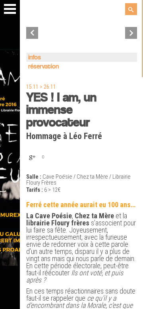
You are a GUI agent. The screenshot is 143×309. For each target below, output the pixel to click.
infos (34, 57)
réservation (43, 66)
